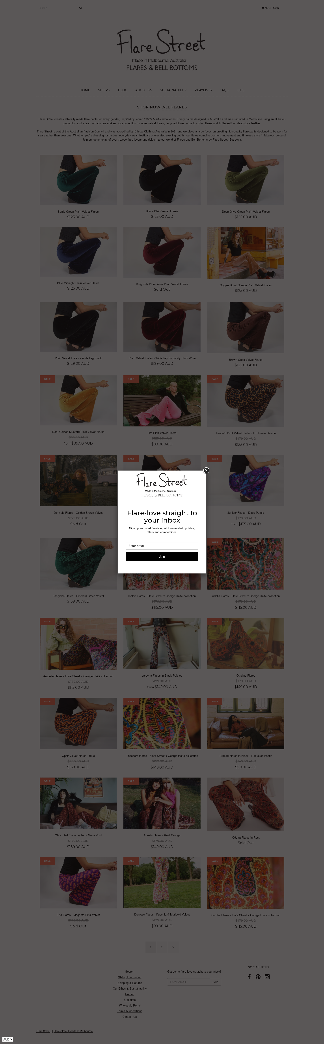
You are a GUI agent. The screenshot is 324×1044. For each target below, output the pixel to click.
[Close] (206, 471)
